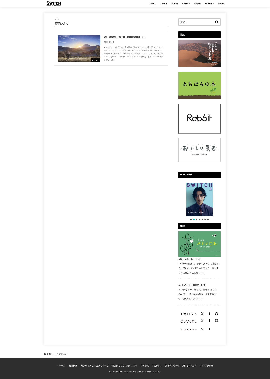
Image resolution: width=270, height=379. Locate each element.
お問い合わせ (206, 365)
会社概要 (73, 365)
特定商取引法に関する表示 (124, 365)
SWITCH (186, 3)
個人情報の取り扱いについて (94, 365)
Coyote (197, 3)
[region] (199, 202)
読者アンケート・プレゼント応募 (181, 365)
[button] (191, 219)
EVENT (175, 3)
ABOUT (153, 3)
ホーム (62, 365)
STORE (164, 3)
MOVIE (221, 3)
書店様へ (157, 365)
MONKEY (209, 3)
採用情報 (145, 365)
